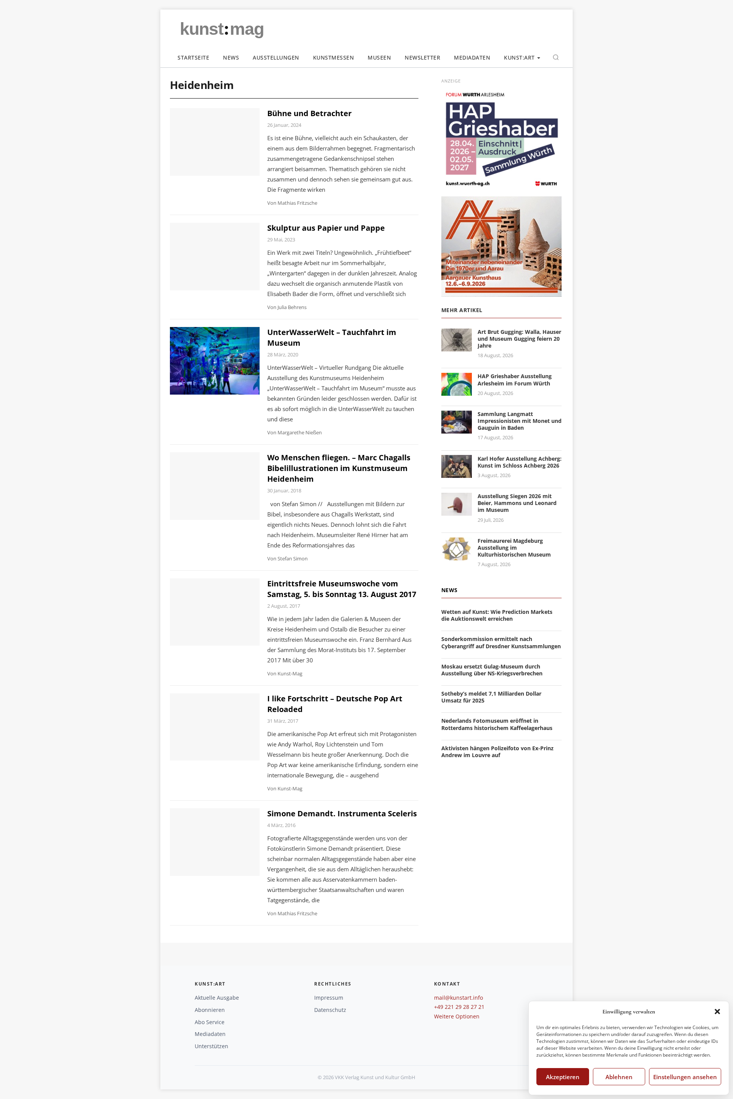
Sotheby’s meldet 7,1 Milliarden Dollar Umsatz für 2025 (491, 697)
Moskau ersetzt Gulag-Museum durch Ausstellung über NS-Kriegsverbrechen (491, 670)
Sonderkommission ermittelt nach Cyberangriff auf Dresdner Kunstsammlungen (501, 642)
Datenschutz (330, 1009)
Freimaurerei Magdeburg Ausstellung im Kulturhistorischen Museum (514, 547)
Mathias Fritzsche (297, 202)
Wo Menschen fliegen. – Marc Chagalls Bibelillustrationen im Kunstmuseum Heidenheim (338, 468)
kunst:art (519, 57)
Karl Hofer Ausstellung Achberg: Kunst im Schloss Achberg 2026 (520, 462)
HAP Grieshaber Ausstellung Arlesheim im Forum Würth (515, 379)
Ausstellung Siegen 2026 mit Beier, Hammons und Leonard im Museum (517, 502)
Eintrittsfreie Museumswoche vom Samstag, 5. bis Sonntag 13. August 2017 (341, 588)
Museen (379, 57)
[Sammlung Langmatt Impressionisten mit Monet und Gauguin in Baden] (456, 428)
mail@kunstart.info (458, 997)
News (231, 57)
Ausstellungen (276, 57)
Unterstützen (211, 1046)
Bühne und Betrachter (309, 113)
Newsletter (422, 57)
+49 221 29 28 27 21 (459, 1006)
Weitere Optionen (457, 1016)
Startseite (193, 57)
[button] (717, 1011)
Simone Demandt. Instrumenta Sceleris (342, 813)
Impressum (328, 997)
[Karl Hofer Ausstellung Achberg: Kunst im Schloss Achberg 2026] (456, 473)
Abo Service (209, 1022)
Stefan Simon (293, 558)
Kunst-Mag (290, 673)
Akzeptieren (563, 1077)
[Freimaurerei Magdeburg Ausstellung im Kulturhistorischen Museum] (456, 555)
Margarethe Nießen (300, 432)
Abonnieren (210, 1009)
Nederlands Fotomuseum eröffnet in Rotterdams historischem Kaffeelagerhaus (496, 724)
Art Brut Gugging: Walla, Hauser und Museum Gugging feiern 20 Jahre (519, 338)
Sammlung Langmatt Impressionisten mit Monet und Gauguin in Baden (520, 420)
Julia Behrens (292, 307)
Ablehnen (619, 1077)
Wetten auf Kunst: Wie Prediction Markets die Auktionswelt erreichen (496, 615)
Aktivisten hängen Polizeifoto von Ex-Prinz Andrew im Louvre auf (497, 752)
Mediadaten (472, 57)
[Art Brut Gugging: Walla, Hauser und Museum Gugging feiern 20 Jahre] (456, 346)
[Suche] (556, 57)
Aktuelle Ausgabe (217, 997)
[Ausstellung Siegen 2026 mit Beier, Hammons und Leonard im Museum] (456, 511)
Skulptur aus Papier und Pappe (326, 228)
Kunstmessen (333, 57)
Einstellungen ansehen (685, 1077)
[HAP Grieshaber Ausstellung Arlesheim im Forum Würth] (456, 391)
